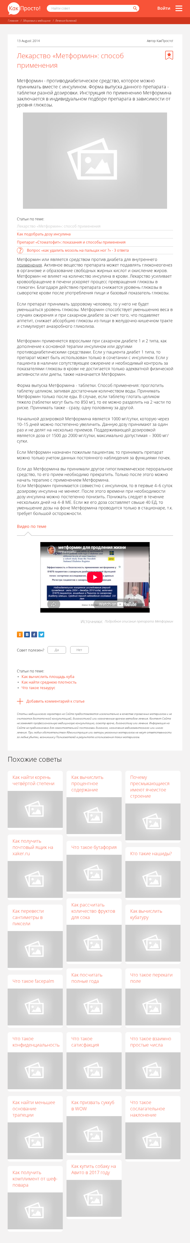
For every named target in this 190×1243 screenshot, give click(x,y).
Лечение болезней (66, 20)
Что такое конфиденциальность (36, 1041)
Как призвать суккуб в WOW (92, 1105)
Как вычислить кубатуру (146, 914)
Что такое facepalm (33, 981)
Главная (13, 20)
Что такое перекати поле (151, 978)
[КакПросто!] (24, 8)
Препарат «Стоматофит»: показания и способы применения (71, 242)
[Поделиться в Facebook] (34, 634)
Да (57, 650)
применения (29, 265)
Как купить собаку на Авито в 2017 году (93, 1169)
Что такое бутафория (94, 847)
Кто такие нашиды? (151, 853)
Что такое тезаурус (38, 687)
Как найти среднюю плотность (49, 682)
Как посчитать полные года (86, 978)
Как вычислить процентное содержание (87, 783)
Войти (163, 8)
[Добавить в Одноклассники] (20, 634)
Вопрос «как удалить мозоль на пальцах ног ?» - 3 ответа (78, 250)
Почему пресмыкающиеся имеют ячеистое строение (150, 786)
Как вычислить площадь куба (48, 676)
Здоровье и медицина (37, 20)
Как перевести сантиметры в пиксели (28, 917)
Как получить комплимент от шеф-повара (35, 1178)
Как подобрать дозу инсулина (44, 234)
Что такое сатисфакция (85, 1041)
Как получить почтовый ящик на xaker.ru (33, 847)
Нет (79, 650)
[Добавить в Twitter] (41, 634)
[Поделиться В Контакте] (27, 634)
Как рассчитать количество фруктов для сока (93, 911)
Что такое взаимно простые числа (150, 1041)
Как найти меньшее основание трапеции (34, 1108)
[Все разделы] (178, 8)
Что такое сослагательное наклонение (147, 1108)
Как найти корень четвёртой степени (33, 780)
